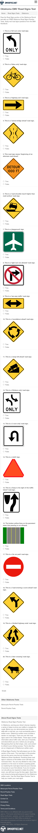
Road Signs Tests (6, 795)
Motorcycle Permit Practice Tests (12, 704)
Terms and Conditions (8, 809)
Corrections (4, 802)
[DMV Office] (8, 3)
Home (3, 13)
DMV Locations (6, 785)
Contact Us (4, 798)
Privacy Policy (5, 805)
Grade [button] (4, 691)
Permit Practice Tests (8, 708)
